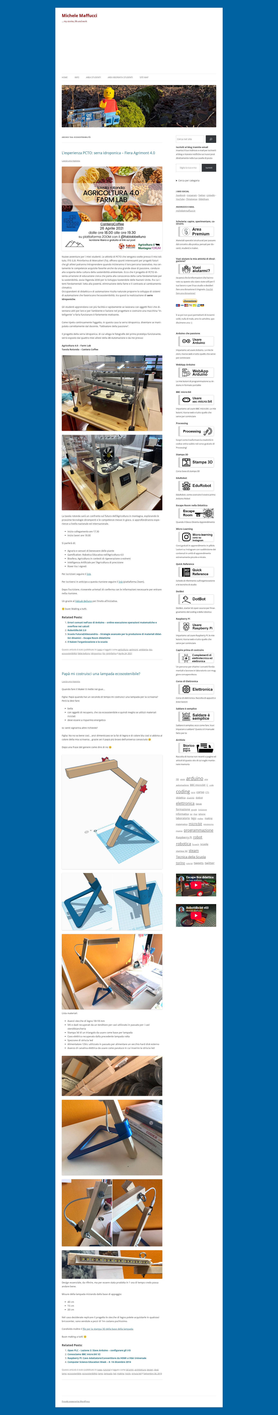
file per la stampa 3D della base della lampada (108, 1328)
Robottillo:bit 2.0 (77, 630)
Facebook (180, 195)
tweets (199, 863)
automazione (182, 785)
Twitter (201, 195)
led (114, 1373)
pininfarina (111, 653)
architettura (140, 1369)
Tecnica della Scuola (191, 857)
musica (179, 831)
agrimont (133, 649)
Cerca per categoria (188, 180)
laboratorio (183, 818)
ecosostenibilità (69, 653)
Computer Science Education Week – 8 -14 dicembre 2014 (99, 1361)
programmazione (198, 830)
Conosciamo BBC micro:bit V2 (84, 1354)
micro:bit (195, 823)
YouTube (180, 199)
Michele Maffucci (79, 15)
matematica (181, 824)
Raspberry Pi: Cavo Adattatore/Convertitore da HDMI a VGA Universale (107, 1358)
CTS (207, 792)
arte (206, 779)
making (120, 1373)
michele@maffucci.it (185, 210)
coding (183, 791)
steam (194, 850)
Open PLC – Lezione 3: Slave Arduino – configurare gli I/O (99, 1350)
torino (180, 863)
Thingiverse (191, 199)
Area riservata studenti (120, 77)
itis (103, 653)
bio (150, 649)
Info (77, 77)
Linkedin (211, 195)
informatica (182, 813)
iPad (195, 814)
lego (193, 818)
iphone (202, 814)
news (99, 649)
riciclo (128, 1373)
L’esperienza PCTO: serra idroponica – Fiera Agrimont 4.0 (108, 152)
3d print (130, 1369)
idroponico (96, 653)
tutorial (106, 1369)
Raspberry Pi (184, 837)
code (211, 785)
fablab (199, 804)
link (89, 574)
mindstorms (208, 824)
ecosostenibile (74, 1373)
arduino (194, 778)
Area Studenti (93, 77)
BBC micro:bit (197, 785)
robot (197, 837)
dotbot (199, 797)
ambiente (143, 649)
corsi (193, 792)
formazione (183, 809)
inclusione (202, 810)
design (150, 1369)
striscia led (137, 1373)
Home (65, 77)
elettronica (185, 803)
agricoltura (123, 649)
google (194, 809)
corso (200, 792)
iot (191, 814)
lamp (100, 1373)
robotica (183, 843)
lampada (108, 1373)
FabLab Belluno (83, 601)
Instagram (192, 195)
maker (200, 818)
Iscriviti (209, 167)
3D (177, 779)
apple (182, 779)
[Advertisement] (139, 49)
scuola (204, 844)
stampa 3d (181, 851)
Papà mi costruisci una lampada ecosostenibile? (101, 673)
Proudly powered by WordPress (76, 1401)
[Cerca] (211, 139)
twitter (209, 863)
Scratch (195, 844)
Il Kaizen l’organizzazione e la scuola (87, 641)
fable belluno (84, 653)
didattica (180, 797)
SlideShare (204, 199)
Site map (144, 77)
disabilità (190, 798)
